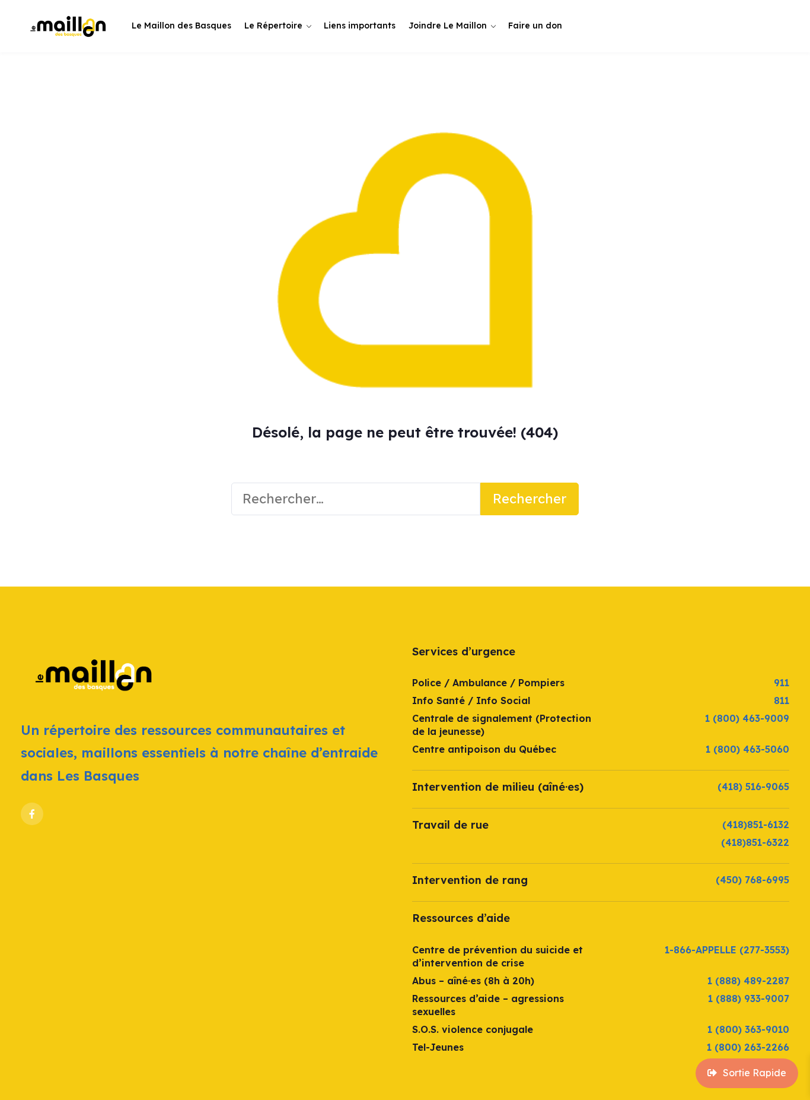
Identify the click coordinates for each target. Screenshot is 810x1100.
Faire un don (535, 25)
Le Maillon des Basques (181, 25)
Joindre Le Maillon (448, 25)
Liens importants (360, 25)
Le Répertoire (273, 25)
